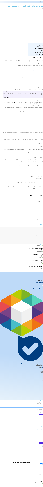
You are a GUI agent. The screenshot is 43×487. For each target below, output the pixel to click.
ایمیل (41, 411)
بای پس (41, 67)
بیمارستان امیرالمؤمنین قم (40, 364)
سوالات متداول (41, 50)
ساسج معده (41, 476)
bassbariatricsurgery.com (6, 97)
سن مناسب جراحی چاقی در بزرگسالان (39, 47)
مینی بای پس (40, 474)
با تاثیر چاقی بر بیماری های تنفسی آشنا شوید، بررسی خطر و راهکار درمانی (36, 195)
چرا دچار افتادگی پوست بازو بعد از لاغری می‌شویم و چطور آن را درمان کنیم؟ (36, 266)
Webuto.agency (36, 482)
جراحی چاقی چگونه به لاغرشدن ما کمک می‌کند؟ (38, 45)
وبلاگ (41, 480)
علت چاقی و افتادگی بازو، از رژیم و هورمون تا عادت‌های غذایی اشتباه (36, 260)
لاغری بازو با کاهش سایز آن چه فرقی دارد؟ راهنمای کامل (37, 254)
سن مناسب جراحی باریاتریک (40, 46)
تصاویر (41, 479)
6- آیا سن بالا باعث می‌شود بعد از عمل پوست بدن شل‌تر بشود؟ (37, 54)
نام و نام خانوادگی (40, 408)
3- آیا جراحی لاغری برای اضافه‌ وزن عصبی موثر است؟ (38, 52)
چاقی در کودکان (13, 102)
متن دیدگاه (40, 402)
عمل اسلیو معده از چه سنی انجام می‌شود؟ (39, 48)
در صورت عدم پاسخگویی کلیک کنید (38, 57)
